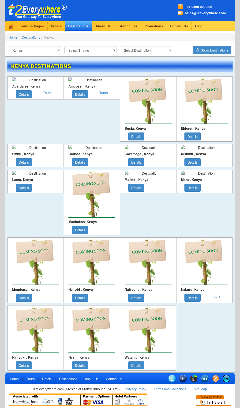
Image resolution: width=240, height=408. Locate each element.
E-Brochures (128, 26)
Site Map (200, 388)
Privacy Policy (136, 388)
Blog (198, 26)
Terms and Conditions (170, 388)
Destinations (78, 26)
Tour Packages (32, 26)
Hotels (56, 26)
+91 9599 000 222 (198, 6)
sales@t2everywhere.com (205, 13)
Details (24, 94)
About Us (103, 26)
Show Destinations (213, 50)
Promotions (154, 26)
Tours (47, 92)
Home (13, 37)
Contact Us (179, 26)
